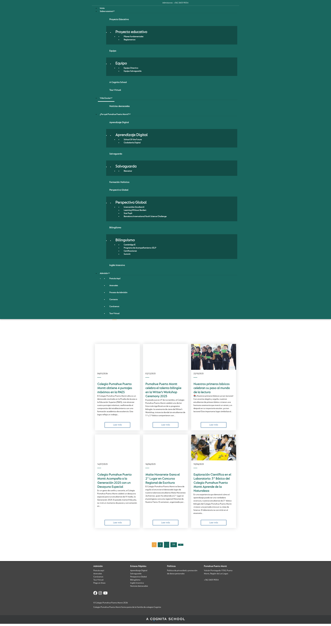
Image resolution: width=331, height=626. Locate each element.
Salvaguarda (135, 574)
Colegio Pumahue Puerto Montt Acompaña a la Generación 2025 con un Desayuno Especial (114, 481)
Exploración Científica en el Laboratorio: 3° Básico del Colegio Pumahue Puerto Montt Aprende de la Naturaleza (212, 483)
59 (173, 545)
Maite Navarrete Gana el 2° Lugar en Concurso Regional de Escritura (162, 479)
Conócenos (98, 577)
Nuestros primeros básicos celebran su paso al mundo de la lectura (212, 388)
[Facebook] (95, 593)
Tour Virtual (98, 580)
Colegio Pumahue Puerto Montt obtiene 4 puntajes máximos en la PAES (114, 388)
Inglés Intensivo (137, 583)
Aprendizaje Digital (138, 571)
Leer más (117, 425)
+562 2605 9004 (181, 3)
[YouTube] (105, 593)
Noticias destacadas (139, 586)
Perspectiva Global (138, 577)
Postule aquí (98, 571)
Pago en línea (99, 583)
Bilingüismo (135, 580)
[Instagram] (100, 593)
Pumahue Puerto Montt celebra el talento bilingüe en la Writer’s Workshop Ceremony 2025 (163, 390)
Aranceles (97, 574)
